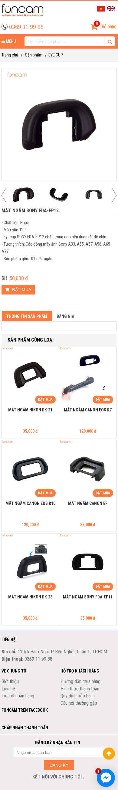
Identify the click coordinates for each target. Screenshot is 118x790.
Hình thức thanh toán (80, 689)
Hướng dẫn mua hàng (80, 681)
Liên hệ (8, 689)
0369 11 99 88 (26, 26)
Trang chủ (10, 55)
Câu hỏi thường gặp (79, 703)
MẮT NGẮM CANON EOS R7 (88, 409)
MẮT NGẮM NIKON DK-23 (30, 596)
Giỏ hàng (106, 25)
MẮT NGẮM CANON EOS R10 (30, 503)
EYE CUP (55, 55)
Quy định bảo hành (78, 696)
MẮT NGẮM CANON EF (87, 503)
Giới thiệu (10, 681)
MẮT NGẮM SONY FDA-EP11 (88, 596)
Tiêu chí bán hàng (18, 696)
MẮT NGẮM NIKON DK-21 (30, 409)
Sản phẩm (33, 55)
